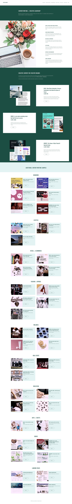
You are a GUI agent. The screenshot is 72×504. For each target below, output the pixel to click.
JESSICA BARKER (5, 2)
